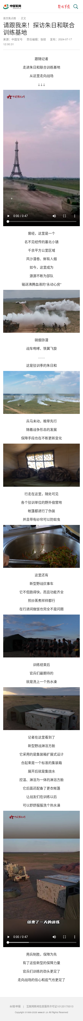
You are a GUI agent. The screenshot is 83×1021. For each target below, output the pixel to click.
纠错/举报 (15, 1006)
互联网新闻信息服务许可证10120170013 (49, 1006)
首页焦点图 (9, 18)
